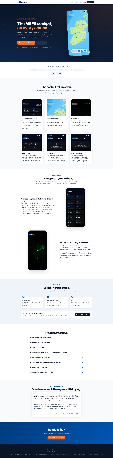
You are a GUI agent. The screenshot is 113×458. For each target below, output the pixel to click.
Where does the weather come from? (40, 357)
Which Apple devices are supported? (40, 342)
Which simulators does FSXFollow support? (41, 337)
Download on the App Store (26, 42)
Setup (77, 2)
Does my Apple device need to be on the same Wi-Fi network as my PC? (49, 352)
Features (72, 2)
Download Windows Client (82, 314)
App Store (90, 2)
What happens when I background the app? (41, 372)
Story (84, 2)
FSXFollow (24, 2)
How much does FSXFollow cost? (39, 367)
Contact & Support (56, 449)
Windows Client (65, 449)
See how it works (41, 42)
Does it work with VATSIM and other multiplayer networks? (45, 362)
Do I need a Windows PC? (37, 347)
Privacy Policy (47, 449)
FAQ (81, 2)
